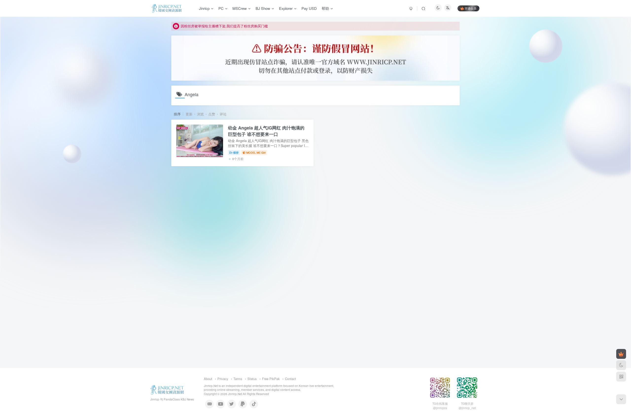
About (208, 378)
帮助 (325, 8)
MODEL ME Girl (255, 152)
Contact (290, 378)
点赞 (211, 113)
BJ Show (263, 8)
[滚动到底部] (621, 399)
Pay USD (309, 8)
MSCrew (239, 8)
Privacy (222, 378)
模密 (236, 152)
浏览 (200, 113)
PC (221, 8)
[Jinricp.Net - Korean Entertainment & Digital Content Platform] (167, 389)
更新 (189, 113)
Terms (237, 378)
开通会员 (470, 8)
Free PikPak (271, 378)
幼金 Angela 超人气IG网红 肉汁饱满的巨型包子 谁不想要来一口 (266, 131)
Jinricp (204, 8)
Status (252, 378)
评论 (223, 113)
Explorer (286, 8)
